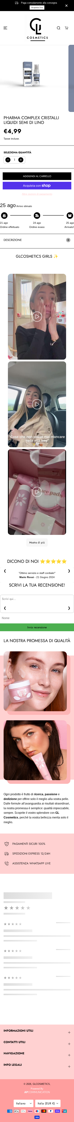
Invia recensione (37, 627)
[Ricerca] (59, 28)
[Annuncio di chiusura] (66, 6)
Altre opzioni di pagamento (37, 194)
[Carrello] (66, 28)
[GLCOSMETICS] (37, 28)
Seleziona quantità (17, 152)
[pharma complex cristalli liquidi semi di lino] (33, 78)
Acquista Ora (37, 7)
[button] (5, 28)
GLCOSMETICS (41, 1084)
